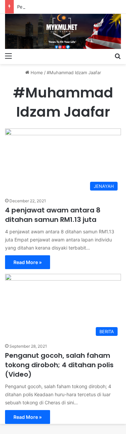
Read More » (27, 262)
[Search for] (117, 56)
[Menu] (8, 56)
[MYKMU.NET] (63, 31)
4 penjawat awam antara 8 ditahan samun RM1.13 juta (52, 214)
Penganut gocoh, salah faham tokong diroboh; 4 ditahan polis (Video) (59, 365)
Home (36, 72)
